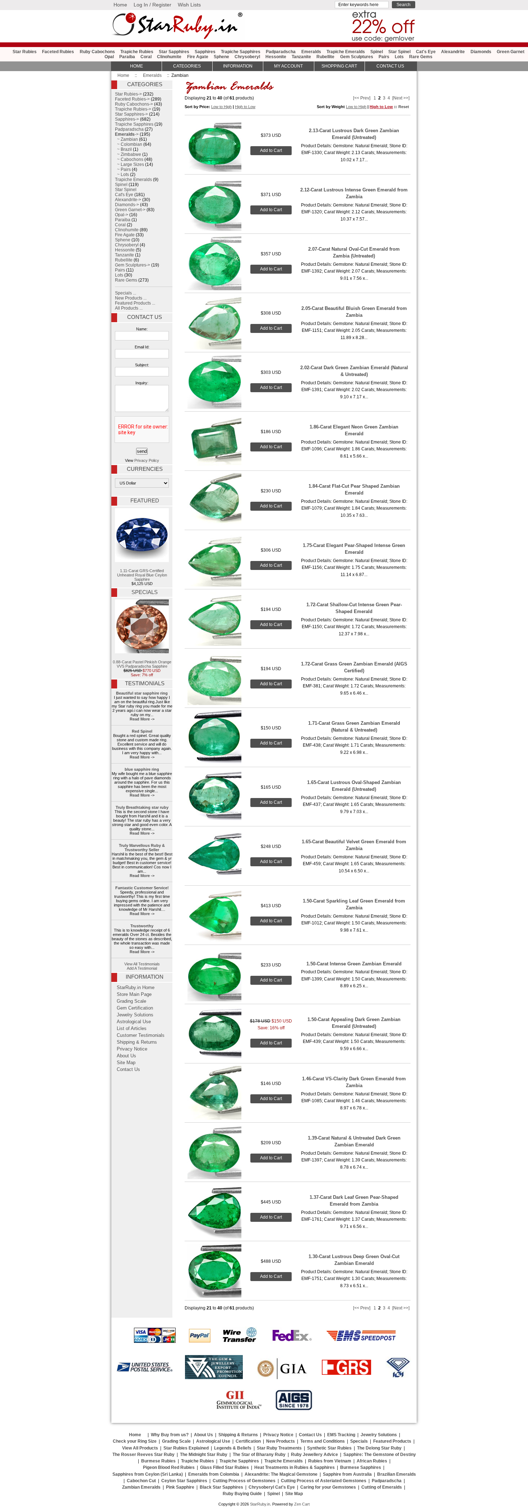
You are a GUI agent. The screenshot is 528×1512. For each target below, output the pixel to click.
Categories (187, 66)
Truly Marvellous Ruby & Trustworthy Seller (142, 847)
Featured (144, 501)
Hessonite (275, 56)
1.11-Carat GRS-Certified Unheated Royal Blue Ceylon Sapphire (142, 575)
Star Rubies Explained (186, 1448)
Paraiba (127, 56)
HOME (136, 66)
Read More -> (142, 719)
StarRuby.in (260, 1504)
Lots (399, 56)
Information (238, 66)
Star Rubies (25, 51)
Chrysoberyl (247, 56)
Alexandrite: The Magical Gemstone (281, 1474)
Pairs (384, 56)
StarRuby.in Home (135, 987)
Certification (248, 1441)
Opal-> (121, 214)
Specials (144, 592)
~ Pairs (123, 169)
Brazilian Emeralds (396, 1474)
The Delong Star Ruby (379, 1448)
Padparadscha (281, 51)
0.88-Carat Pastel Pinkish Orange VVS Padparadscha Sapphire (142, 664)
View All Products (140, 1448)
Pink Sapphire (180, 1487)
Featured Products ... (135, 303)
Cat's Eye (426, 51)
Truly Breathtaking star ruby (142, 807)
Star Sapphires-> (131, 114)
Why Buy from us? (170, 1434)
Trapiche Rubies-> (133, 109)
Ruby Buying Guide (242, 1493)
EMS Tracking (341, 1434)
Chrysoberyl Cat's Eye (272, 1487)
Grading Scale (131, 1001)
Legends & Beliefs (232, 1448)
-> (127, 134)
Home (120, 5)
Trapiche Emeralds (345, 51)
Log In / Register (152, 5)
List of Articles (132, 1028)
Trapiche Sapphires (240, 51)
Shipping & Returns (137, 1042)
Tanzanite (301, 56)
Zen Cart (302, 1504)
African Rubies (372, 1461)
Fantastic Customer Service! (142, 888)
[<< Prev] (361, 98)
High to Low (245, 107)
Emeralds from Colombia (213, 1474)
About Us (126, 1055)
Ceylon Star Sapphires (184, 1480)
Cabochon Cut (141, 1480)
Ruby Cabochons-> (134, 104)
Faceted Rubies (58, 51)
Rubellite (325, 56)
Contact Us (144, 317)
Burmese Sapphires (360, 1467)
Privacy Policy (146, 460)
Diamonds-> (127, 204)
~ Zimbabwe (128, 154)
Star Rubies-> (128, 94)
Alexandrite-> (128, 199)
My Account (288, 66)
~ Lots (122, 174)
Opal (109, 56)
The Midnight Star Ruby (203, 1454)
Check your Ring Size (135, 1441)
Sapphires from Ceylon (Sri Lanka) (147, 1474)
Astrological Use (134, 1021)
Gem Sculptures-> (132, 265)
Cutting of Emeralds (381, 1487)
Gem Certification (135, 1008)
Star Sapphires (174, 51)
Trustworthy (141, 926)
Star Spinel (399, 51)
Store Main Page (134, 994)
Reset (403, 107)
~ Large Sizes (129, 164)
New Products (280, 1441)
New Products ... (131, 298)
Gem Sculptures (356, 56)
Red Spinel (142, 731)
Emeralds (152, 75)
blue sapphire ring (142, 769)
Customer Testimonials (141, 1035)
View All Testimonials (142, 964)
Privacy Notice (132, 1049)
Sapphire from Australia (347, 1474)
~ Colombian (128, 144)
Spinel (376, 51)
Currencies (145, 469)
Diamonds (481, 51)
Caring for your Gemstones (328, 1487)
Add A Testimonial (142, 968)
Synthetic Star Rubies (329, 1448)
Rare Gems (420, 56)
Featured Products (392, 1441)
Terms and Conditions (322, 1441)
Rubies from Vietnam (329, 1461)
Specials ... (125, 293)
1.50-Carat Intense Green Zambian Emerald (354, 963)
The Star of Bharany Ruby (259, 1454)
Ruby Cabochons (97, 51)
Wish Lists (189, 5)
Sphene (221, 56)
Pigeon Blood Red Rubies (169, 1467)
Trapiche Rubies (136, 51)
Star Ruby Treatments (279, 1448)
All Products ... (129, 308)
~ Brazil (123, 149)
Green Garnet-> (130, 209)
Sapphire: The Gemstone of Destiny (379, 1454)
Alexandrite (453, 51)
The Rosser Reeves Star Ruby (143, 1454)
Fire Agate (197, 56)
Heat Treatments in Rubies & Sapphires (294, 1467)
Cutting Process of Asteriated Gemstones (323, 1480)
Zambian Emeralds (141, 1487)
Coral (146, 56)
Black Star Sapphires (221, 1487)
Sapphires (205, 51)
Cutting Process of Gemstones (244, 1480)
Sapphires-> (127, 119)
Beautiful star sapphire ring (142, 693)
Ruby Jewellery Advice (314, 1454)
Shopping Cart (339, 66)
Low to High (221, 107)
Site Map (126, 1062)
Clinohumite (169, 56)
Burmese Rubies (158, 1461)
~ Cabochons (129, 159)
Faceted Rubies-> (132, 99)
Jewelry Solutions (135, 1014)
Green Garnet (510, 51)
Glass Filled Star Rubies (224, 1467)
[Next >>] (400, 98)
